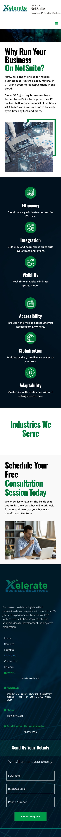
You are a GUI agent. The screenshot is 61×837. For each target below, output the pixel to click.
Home (7, 638)
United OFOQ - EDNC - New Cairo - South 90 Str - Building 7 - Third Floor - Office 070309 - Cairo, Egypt (30, 697)
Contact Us (11, 661)
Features (9, 649)
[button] (56, 23)
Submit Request (30, 816)
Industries (10, 655)
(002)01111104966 (15, 716)
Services (9, 644)
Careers (8, 667)
